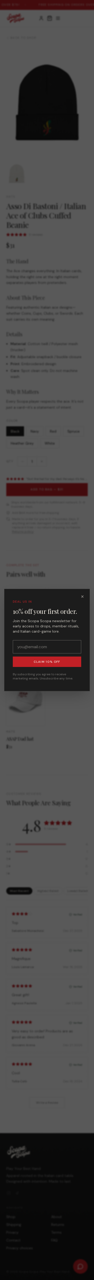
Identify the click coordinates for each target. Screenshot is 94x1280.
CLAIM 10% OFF (47, 662)
